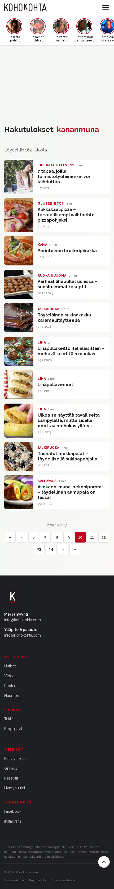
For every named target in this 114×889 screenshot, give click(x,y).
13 (39, 549)
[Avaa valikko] (105, 7)
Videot (10, 676)
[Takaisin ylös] (104, 862)
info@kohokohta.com (22, 620)
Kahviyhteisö (15, 758)
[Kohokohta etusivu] (25, 7)
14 (51, 549)
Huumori (11, 695)
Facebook (12, 811)
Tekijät (9, 719)
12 (104, 537)
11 (92, 537)
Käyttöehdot (38, 880)
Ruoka (9, 686)
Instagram (12, 821)
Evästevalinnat (14, 880)
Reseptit (11, 778)
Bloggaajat (13, 729)
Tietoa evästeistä (63, 880)
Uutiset (10, 666)
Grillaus (10, 768)
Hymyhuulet (14, 788)
